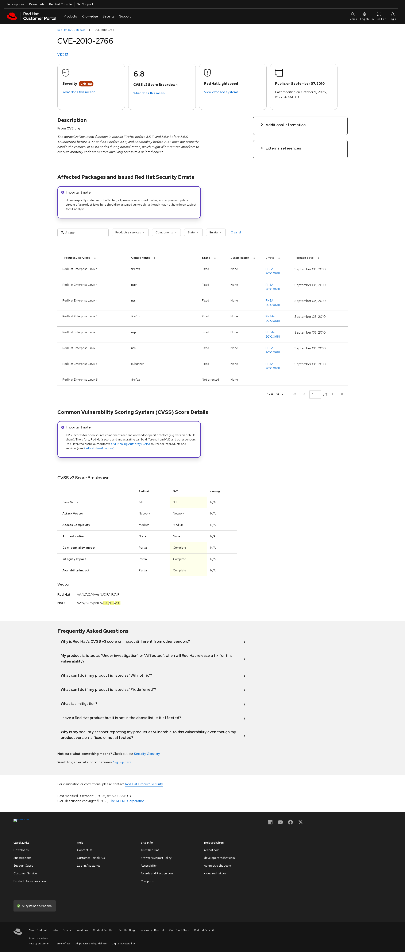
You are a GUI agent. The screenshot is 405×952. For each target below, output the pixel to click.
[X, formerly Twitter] (300, 823)
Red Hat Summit (204, 930)
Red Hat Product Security (144, 784)
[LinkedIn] (270, 823)
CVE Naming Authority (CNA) (130, 444)
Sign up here (122, 762)
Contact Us (84, 850)
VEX (61, 54)
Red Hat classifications (98, 448)
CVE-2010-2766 (104, 30)
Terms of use (62, 943)
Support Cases (23, 865)
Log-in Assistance (88, 865)
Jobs (55, 930)
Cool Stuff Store (179, 930)
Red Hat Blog (127, 930)
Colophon (147, 881)
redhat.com (211, 850)
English (364, 19)
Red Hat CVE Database (71, 30)
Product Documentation (30, 881)
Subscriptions (15, 4)
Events (67, 930)
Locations (82, 930)
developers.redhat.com (219, 858)
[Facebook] (290, 823)
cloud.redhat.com (215, 873)
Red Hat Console (60, 4)
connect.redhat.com (217, 865)
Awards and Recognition (157, 873)
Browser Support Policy (156, 858)
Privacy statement (39, 943)
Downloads (36, 4)
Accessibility (149, 865)
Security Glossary (147, 753)
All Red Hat (379, 19)
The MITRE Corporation (126, 801)
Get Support (85, 4)
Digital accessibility (123, 943)
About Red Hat (38, 930)
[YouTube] (280, 823)
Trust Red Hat (150, 850)
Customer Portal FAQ (91, 858)
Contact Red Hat (103, 930)
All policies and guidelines (91, 943)
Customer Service (25, 873)
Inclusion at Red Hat (152, 930)
